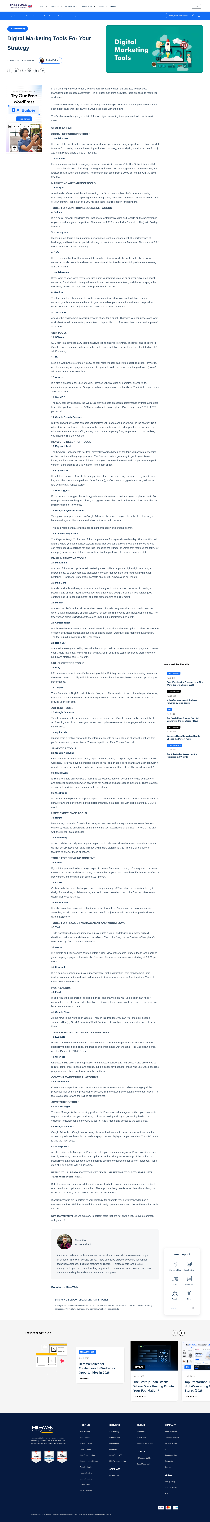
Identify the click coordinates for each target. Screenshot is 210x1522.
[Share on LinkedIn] (16, 70)
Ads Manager (62, 1106)
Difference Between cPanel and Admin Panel (81, 1299)
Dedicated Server (174, 745)
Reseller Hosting (86, 1467)
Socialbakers (61, 138)
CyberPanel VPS (115, 1455)
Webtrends (61, 793)
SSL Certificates (86, 1491)
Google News (62, 1012)
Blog (166, 1449)
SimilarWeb (61, 773)
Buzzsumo (60, 312)
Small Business (173, 673)
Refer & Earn (114, 1476)
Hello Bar (60, 643)
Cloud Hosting (85, 1449)
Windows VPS (114, 1437)
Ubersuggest (62, 490)
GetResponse (62, 622)
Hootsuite (59, 158)
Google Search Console (68, 417)
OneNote (60, 1057)
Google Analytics (64, 753)
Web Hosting (85, 1432)
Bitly (57, 667)
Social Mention (62, 272)
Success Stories (171, 1443)
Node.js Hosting (86, 1473)
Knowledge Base (171, 1455)
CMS (169, 709)
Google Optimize (64, 712)
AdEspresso (62, 1146)
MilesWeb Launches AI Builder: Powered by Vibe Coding (182, 701)
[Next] (182, 1333)
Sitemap (168, 1467)
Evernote (60, 1037)
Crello (58, 882)
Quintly (58, 212)
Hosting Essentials (77, 16)
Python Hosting (86, 1485)
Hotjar (58, 817)
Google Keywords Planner (69, 510)
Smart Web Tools (143, 1464)
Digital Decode (15, 16)
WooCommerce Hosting (89, 1461)
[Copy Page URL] (9, 70)
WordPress (48, 16)
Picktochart (61, 902)
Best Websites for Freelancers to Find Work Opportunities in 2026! (185, 683)
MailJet (59, 602)
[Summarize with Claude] (36, 70)
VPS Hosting (114, 1432)
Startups (139, 1367)
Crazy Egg (61, 837)
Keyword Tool (63, 446)
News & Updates (173, 691)
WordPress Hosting (87, 1455)
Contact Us (169, 1461)
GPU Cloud (141, 1437)
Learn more (83, 1379)
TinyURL (60, 687)
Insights (61, 16)
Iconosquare (61, 232)
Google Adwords (64, 1126)
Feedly (59, 992)
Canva (58, 862)
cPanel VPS (113, 1449)
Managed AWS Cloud (145, 1443)
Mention (58, 292)
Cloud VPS (141, 1432)
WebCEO (60, 397)
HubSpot (59, 187)
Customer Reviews (172, 1437)
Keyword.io (61, 470)
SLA (166, 1493)
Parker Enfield (52, 60)
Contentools (62, 1081)
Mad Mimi (60, 582)
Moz (57, 357)
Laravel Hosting (86, 1479)
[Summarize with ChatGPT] (29, 70)
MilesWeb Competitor (117, 1461)
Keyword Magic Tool (66, 533)
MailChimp (61, 562)
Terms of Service (171, 1487)
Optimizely (61, 732)
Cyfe (56, 252)
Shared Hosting (86, 1443)
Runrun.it (60, 967)
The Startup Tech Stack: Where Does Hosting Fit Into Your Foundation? (153, 1386)
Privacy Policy (170, 1482)
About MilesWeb (171, 1432)
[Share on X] (23, 70)
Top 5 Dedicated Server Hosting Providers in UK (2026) (182, 755)
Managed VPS (114, 1443)
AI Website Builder (144, 1458)
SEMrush (60, 337)
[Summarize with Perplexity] (42, 70)
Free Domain (85, 1437)
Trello (58, 927)
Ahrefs (59, 377)
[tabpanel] (77, 1371)
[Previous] (175, 1333)
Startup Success (32, 16)
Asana (58, 947)
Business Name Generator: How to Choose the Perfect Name (183, 737)
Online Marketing (17, 29)
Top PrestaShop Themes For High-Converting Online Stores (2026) (183, 719)
